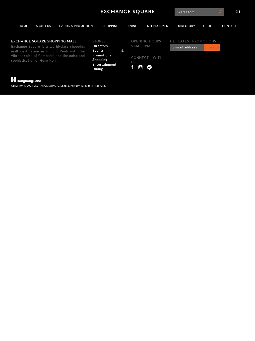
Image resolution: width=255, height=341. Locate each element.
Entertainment (157, 25)
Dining (132, 25)
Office (208, 25)
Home (23, 25)
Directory (186, 25)
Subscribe (212, 47)
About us (43, 25)
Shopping (111, 25)
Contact (229, 25)
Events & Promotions (77, 25)
